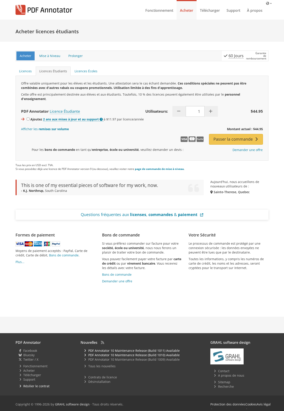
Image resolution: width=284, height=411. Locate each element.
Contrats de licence (102, 377)
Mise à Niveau (49, 56)
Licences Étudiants (53, 71)
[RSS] (102, 342)
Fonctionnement (159, 10)
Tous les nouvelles (102, 366)
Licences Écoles (86, 71)
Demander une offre (248, 150)
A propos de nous (231, 375)
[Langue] (269, 3)
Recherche (226, 386)
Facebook (30, 350)
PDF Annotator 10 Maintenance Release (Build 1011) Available (134, 350)
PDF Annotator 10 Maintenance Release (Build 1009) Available (134, 359)
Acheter (186, 10)
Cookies (251, 404)
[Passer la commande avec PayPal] (56, 243)
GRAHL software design (72, 404)
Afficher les (45, 129)
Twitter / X (30, 359)
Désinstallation (99, 382)
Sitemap (224, 382)
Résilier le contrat (36, 386)
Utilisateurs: (156, 111)
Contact (223, 371)
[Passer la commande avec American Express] (38, 243)
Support (233, 10)
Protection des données (227, 404)
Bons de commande (64, 255)
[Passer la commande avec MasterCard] (29, 243)
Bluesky (29, 355)
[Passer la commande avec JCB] (47, 243)
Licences (25, 71)
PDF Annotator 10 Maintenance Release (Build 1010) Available (134, 355)
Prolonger (75, 56)
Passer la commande (233, 139)
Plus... (20, 262)
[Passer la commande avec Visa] (20, 243)
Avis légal (264, 404)
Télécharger (210, 10)
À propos (254, 10)
